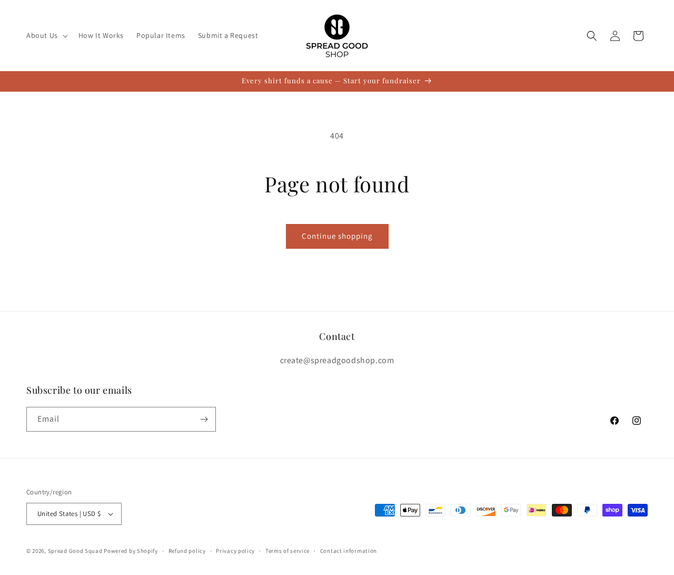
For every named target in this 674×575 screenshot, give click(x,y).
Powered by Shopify (131, 550)
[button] (46, 35)
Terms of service (287, 550)
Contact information (348, 550)
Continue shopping (337, 236)
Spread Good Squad (75, 550)
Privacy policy (235, 550)
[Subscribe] (203, 419)
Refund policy (187, 550)
